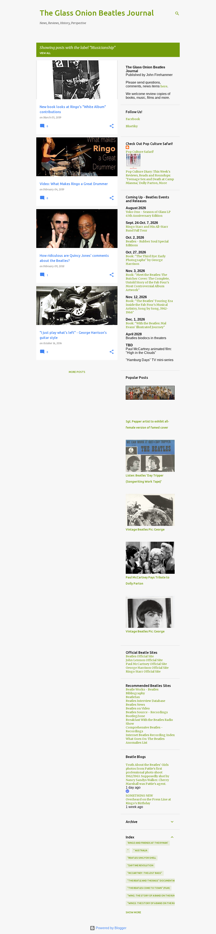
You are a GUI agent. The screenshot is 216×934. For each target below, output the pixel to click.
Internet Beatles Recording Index (150, 735)
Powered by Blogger (110, 928)
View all (45, 53)
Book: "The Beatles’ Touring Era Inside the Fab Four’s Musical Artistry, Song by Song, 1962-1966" (149, 306)
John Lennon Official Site (144, 660)
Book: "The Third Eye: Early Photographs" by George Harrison (146, 260)
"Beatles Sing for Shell (141, 858)
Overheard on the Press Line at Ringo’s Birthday (148, 801)
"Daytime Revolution (140, 865)
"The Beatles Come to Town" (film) (148, 888)
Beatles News (135, 705)
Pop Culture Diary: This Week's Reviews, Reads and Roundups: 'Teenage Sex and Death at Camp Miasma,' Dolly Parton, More (150, 177)
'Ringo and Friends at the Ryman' (147, 843)
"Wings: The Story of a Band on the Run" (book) (156, 903)
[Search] (177, 13)
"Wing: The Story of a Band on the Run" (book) (156, 895)
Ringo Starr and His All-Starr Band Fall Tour (147, 228)
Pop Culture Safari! (140, 152)
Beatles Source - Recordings (147, 712)
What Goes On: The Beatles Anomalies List (145, 740)
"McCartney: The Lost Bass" (144, 873)
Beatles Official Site (140, 656)
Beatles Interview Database (145, 701)
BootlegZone (135, 716)
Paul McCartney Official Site (146, 664)
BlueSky (132, 126)
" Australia (140, 850)
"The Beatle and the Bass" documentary (152, 880)
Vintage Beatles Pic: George (145, 529)
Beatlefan (133, 697)
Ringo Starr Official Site (143, 671)
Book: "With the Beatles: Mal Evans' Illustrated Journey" (146, 325)
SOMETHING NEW (139, 795)
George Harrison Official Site (147, 668)
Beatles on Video (138, 708)
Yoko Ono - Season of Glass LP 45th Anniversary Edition (148, 214)
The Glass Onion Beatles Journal (97, 12)
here (164, 86)
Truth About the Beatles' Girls (147, 765)
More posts (77, 372)
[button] (111, 126)
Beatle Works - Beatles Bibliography (142, 691)
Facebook (133, 119)
